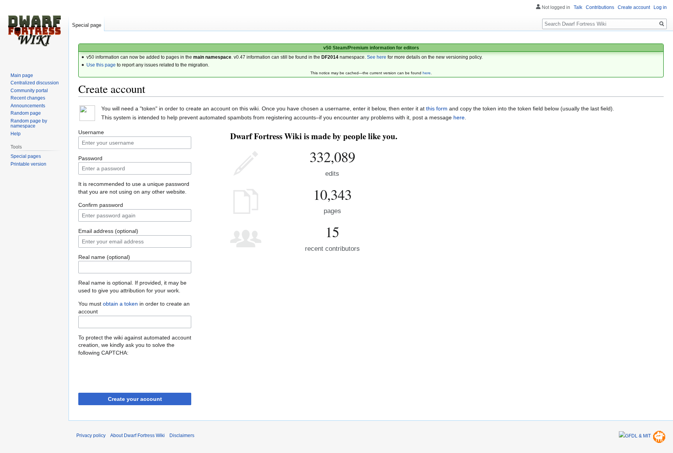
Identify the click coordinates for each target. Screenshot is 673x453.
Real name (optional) (104, 257)
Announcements (28, 105)
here (427, 73)
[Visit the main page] (34, 31)
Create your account (135, 399)
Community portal (29, 90)
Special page (86, 25)
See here (376, 57)
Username (91, 132)
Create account (634, 7)
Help (16, 133)
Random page (26, 113)
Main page (22, 75)
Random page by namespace (29, 123)
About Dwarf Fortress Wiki (137, 435)
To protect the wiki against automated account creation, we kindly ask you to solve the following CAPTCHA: (134, 345)
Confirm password (100, 205)
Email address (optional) (108, 231)
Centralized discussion (35, 83)
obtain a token (120, 304)
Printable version (28, 164)
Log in (660, 7)
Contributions (600, 7)
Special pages (26, 156)
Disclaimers (181, 435)
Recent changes (28, 98)
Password (90, 158)
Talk (578, 7)
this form (436, 108)
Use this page (101, 65)
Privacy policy (91, 435)
